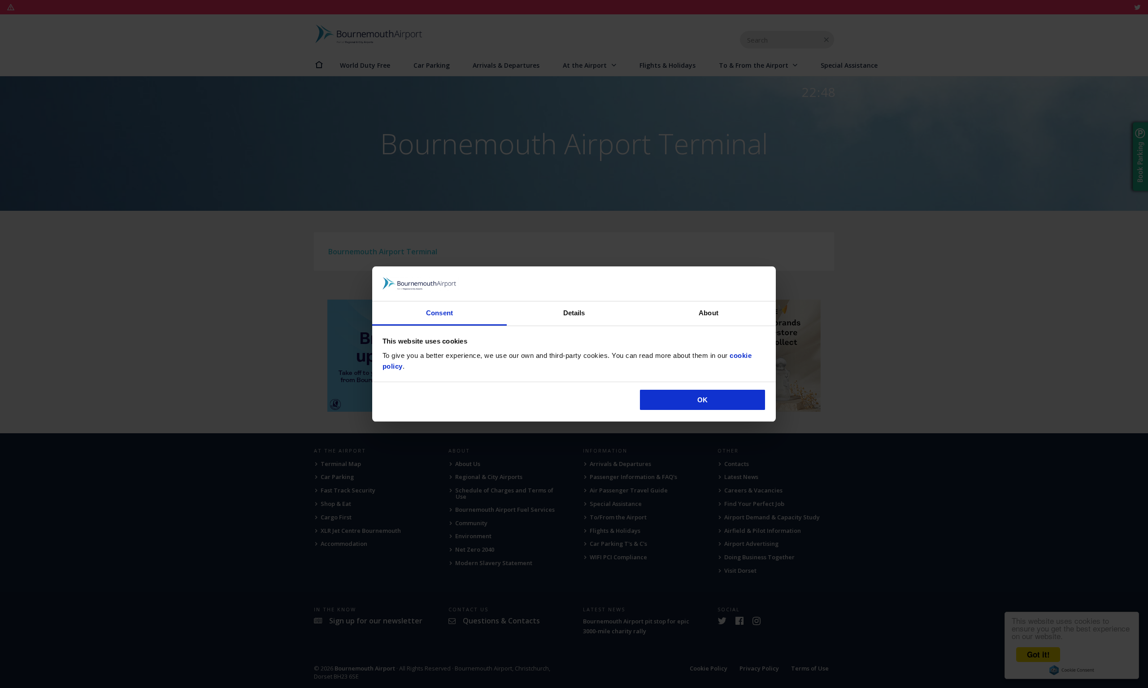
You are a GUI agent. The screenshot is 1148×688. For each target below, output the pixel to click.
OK (702, 400)
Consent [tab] (439, 313)
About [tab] (708, 313)
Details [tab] (574, 313)
